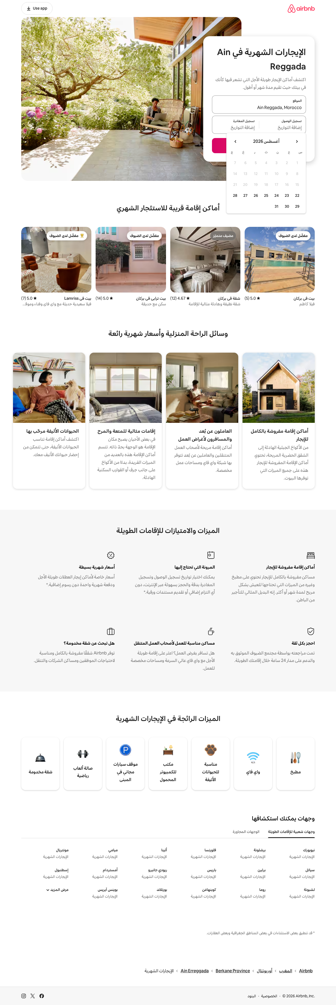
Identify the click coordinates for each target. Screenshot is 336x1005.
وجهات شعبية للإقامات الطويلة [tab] (291, 831)
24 (276, 195)
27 (245, 195)
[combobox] (259, 108)
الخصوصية (269, 996)
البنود (252, 996)
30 (287, 206)
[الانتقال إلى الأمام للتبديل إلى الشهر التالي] (235, 141)
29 (297, 206)
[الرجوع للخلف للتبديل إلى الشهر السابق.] (296, 141)
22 (297, 195)
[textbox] (282, 128)
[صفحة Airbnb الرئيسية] (301, 8)
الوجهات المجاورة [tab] (246, 831)
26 (256, 195)
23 (287, 195)
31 (276, 206)
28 (235, 195)
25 (266, 195)
